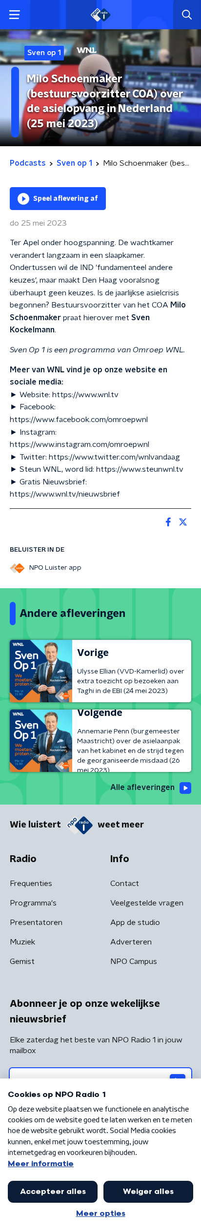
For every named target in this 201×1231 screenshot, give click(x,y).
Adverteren (131, 942)
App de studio (135, 922)
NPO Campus (133, 961)
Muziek (22, 942)
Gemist (22, 961)
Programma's (33, 903)
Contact (124, 883)
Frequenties (31, 883)
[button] (14, 15)
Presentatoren (36, 922)
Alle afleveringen (142, 787)
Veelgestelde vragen (146, 903)
